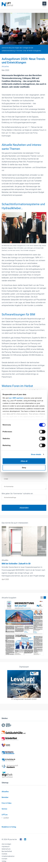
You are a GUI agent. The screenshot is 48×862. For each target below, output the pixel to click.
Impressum (5, 846)
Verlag (4, 861)
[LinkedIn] (25, 839)
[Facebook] (21, 839)
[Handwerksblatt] (24, 725)
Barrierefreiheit (7, 851)
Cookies (4, 854)
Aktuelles (5, 792)
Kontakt (4, 859)
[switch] (42, 431)
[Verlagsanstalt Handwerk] (24, 766)
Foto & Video (6, 803)
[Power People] (24, 745)
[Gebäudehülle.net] (24, 732)
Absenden (24, 508)
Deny (24, 468)
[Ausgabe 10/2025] (24, 628)
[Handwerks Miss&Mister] (24, 752)
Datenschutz (6, 849)
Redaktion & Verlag (9, 827)
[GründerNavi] (24, 738)
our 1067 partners (16, 398)
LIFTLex (5, 815)
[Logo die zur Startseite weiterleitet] (7, 4)
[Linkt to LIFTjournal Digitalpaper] (24, 684)
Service (4, 809)
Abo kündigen (6, 844)
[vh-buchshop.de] (24, 759)
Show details (36, 454)
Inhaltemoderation (8, 856)
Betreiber (5, 797)
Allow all (24, 461)
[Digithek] (24, 774)
